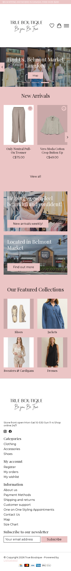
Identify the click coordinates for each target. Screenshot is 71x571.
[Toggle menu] (66, 25)
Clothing (10, 444)
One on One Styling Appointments (29, 509)
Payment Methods (17, 495)
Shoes (19, 332)
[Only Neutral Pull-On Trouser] (19, 125)
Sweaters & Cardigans (19, 371)
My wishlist (11, 477)
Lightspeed (10, 560)
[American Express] (38, 565)
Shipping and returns (19, 500)
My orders (11, 472)
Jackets (52, 332)
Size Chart (11, 524)
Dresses (52, 371)
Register (10, 467)
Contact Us (12, 514)
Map (35, 75)
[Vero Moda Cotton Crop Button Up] (52, 125)
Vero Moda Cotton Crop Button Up (52, 150)
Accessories (12, 449)
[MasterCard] (26, 565)
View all (35, 176)
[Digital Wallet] (46, 565)
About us (10, 490)
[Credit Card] (21, 565)
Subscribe (54, 539)
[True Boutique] (26, 25)
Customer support (17, 504)
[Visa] (32, 565)
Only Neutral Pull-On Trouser (18, 150)
